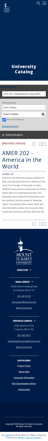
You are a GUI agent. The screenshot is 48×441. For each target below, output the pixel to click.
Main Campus (22, 281)
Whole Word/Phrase (15, 119)
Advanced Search (10, 126)
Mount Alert (24, 372)
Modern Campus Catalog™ (30, 437)
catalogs (9, 435)
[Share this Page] (37, 144)
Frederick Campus (22, 320)
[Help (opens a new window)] (44, 144)
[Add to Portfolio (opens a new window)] (33, 144)
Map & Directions (24, 308)
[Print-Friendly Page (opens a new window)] (40, 144)
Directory (22, 270)
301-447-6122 (24, 296)
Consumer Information (24, 377)
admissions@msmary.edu (24, 302)
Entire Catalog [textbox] (9, 107)
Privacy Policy (24, 366)
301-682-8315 (24, 335)
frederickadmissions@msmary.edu (24, 341)
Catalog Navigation (14, 135)
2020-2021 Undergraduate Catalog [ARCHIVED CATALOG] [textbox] (24, 94)
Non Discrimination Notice (24, 383)
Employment (24, 389)
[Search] (43, 114)
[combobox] (24, 94)
